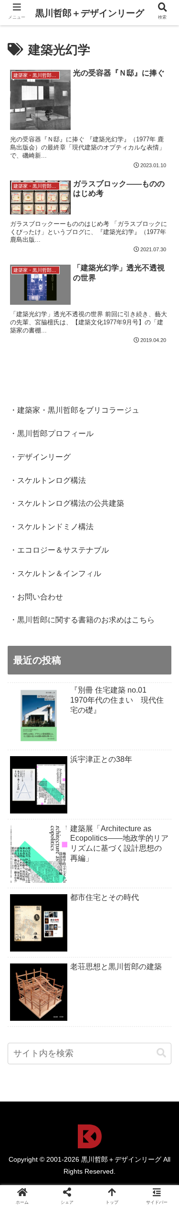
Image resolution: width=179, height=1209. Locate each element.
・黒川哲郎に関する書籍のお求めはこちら (82, 620)
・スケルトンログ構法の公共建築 (67, 503)
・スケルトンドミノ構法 (52, 527)
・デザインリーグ (40, 457)
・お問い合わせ (36, 597)
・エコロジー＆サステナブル (59, 550)
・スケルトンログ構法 (48, 480)
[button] (161, 1053)
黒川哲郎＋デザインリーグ (89, 13)
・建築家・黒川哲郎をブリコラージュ (74, 410)
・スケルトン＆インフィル (55, 573)
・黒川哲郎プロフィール (52, 433)
